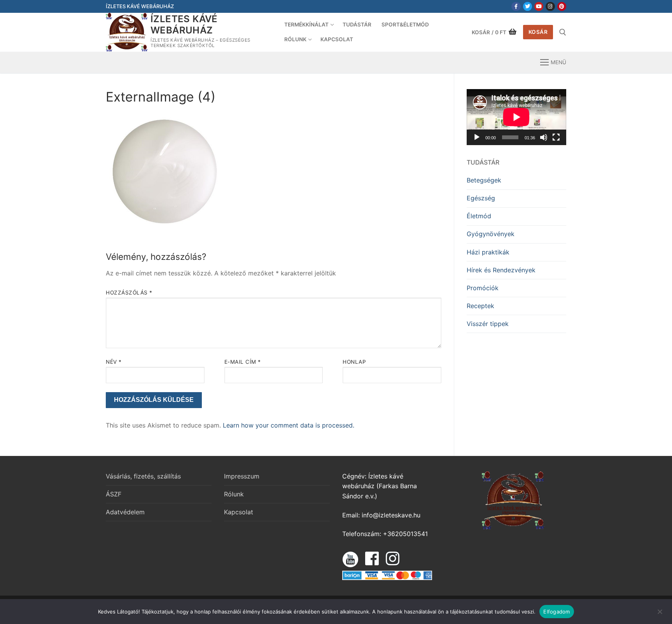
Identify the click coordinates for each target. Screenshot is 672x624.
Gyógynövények (490, 234)
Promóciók (483, 288)
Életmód (479, 216)
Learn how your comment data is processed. (288, 425)
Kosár (538, 32)
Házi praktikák (488, 252)
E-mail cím (242, 362)
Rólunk (234, 494)
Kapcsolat (238, 512)
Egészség (481, 198)
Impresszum (241, 476)
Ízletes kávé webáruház (184, 24)
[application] (516, 117)
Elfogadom (556, 611)
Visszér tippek (488, 324)
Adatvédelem (125, 512)
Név (114, 362)
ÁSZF (113, 494)
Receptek (480, 306)
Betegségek (484, 180)
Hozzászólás (129, 292)
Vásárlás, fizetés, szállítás (143, 476)
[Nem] (659, 614)
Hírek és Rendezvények (501, 270)
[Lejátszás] (477, 137)
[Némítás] (544, 137)
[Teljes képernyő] (556, 137)
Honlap (354, 362)
